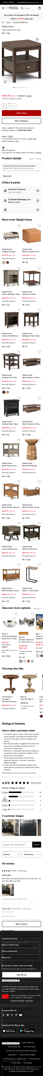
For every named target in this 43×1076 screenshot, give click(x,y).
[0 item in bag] (39, 8)
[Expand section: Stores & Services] (21, 951)
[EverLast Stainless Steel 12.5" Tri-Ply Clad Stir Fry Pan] (10, 622)
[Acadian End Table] (11, 361)
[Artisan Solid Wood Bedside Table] (11, 319)
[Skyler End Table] (31, 278)
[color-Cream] (3, 262)
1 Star (5, 809)
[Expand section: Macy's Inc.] (21, 957)
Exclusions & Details (17, 1000)
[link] (11, 256)
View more (7, 176)
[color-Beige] (37, 655)
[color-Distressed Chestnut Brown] (7, 262)
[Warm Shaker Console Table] (11, 574)
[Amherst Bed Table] (11, 407)
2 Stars (5, 805)
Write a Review (36, 783)
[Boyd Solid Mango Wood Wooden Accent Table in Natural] (31, 449)
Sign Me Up (21, 975)
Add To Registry (21, 121)
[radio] (4, 262)
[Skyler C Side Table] (31, 574)
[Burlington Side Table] (31, 319)
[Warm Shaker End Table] (11, 449)
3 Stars (5, 801)
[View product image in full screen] (5, 81)
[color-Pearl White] (24, 661)
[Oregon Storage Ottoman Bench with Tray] (11, 235)
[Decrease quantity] (4, 105)
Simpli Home (7, 26)
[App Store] (9, 1030)
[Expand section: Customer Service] (21, 939)
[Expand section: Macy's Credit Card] (21, 945)
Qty (9, 103)
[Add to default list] (18, 226)
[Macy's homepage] (3, 22)
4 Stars (5, 797)
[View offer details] (21, 190)
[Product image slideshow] (21, 64)
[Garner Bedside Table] (11, 278)
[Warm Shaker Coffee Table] (31, 361)
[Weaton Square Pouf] (31, 235)
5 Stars (5, 792)
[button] (21, 64)
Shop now (28, 19)
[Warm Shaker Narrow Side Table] (11, 491)
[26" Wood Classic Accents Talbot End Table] (11, 684)
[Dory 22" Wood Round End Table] (29, 684)
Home (8, 22)
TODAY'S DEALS (8, 2)
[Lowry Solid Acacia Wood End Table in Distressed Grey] (11, 533)
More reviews (21, 924)
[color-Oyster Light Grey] (20, 661)
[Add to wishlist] (37, 39)
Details (29, 96)
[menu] (3, 8)
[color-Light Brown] (7, 392)
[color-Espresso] (41, 716)
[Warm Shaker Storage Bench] (31, 491)
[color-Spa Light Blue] (32, 661)
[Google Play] (27, 1030)
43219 (10, 136)
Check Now (29, 1000)
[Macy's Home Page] (12, 8)
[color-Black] (41, 655)
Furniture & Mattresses (20, 22)
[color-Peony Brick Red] (28, 661)
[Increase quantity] (13, 105)
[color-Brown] (3, 392)
